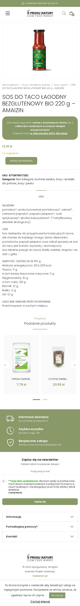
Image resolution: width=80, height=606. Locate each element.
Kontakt (11, 536)
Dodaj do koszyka (21, 160)
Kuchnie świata (44, 179)
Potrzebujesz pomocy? (22, 527)
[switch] (4, 481)
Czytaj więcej (40, 602)
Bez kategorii (24, 179)
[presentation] (5, 364)
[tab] (41, 194)
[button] (36, 399)
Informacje (13, 517)
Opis (41, 196)
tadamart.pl (40, 575)
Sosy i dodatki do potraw (36, 84)
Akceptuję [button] (57, 595)
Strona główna (10, 84)
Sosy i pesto (61, 84)
